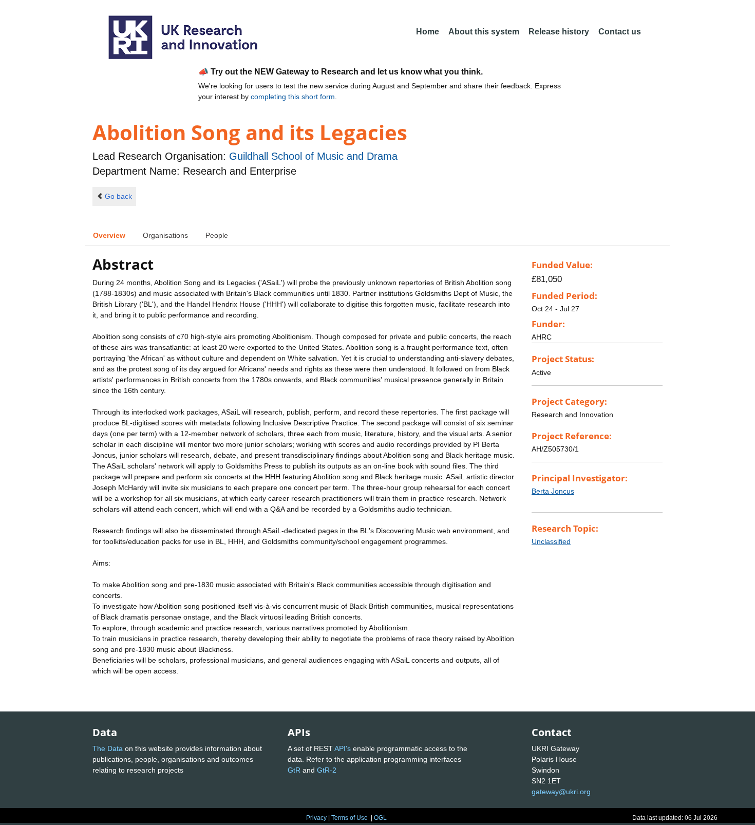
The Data (107, 748)
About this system (483, 31)
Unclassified (551, 541)
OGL (380, 817)
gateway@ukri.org (561, 792)
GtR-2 (326, 770)
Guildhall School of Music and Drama (313, 156)
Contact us (619, 31)
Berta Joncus (553, 491)
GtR (294, 770)
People (216, 235)
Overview (109, 235)
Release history (558, 31)
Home (427, 31)
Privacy (316, 817)
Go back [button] (118, 196)
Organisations (165, 235)
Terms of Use (349, 817)
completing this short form (293, 96)
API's (342, 748)
